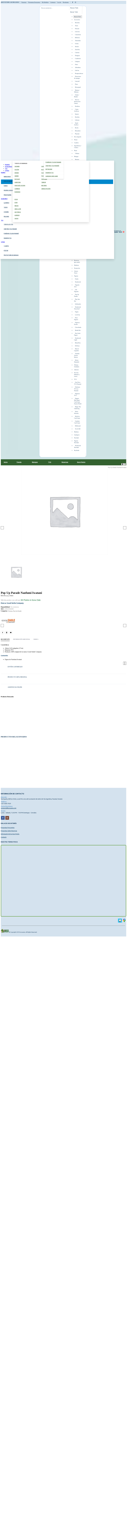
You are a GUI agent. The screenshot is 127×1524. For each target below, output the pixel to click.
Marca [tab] (36, 639)
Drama (17, 173)
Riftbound (49, 169)
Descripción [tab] (5, 639)
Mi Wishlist (45, 2)
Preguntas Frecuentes (34, 2)
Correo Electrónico (11, 632)
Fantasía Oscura (20, 185)
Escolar (17, 179)
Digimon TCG (7, 238)
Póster (6, 250)
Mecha (16, 206)
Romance (17, 192)
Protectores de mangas (11, 255)
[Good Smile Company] (8, 628)
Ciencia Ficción (45, 189)
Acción (17, 169)
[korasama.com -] (5, 932)
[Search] (84, 8)
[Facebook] (72, 2)
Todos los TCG (8, 224)
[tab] (7, 164)
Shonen (17, 166)
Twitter (6, 632)
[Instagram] (75, 2)
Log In (59, 2)
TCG (49, 462)
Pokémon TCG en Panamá (11, 233)
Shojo (16, 218)
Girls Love (18, 209)
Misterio (44, 185)
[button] (2, 527)
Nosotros (23, 2)
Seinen (17, 176)
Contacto (53, 2)
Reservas (65, 462)
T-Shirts (6, 246)
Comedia (17, 189)
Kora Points (81, 462)
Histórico (18, 212)
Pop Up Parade (17, 611)
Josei (16, 202)
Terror (43, 182)
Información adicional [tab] (21, 639)
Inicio (6, 462)
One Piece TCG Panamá (10, 229)
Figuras (10, 611)
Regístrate (66, 2)
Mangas (35, 462)
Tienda (18, 462)
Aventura (18, 182)
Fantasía (44, 179)
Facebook (2, 632)
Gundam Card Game (52, 176)
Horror (17, 215)
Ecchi (16, 199)
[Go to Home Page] (1, 467)
